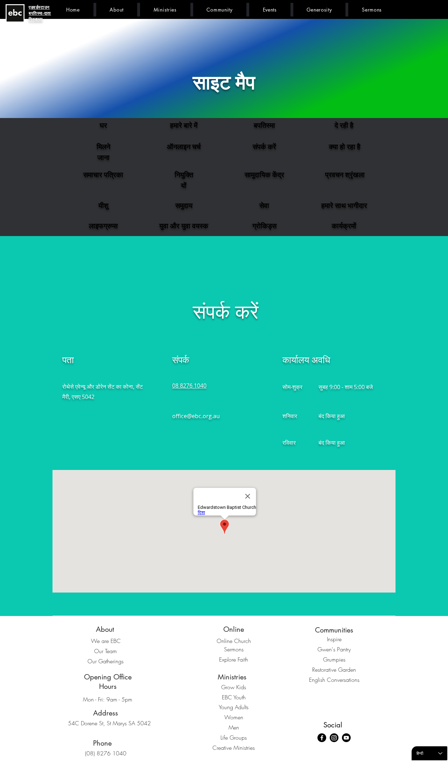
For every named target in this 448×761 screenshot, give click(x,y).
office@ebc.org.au (196, 416)
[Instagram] (334, 737)
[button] (116, 9)
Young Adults (233, 707)
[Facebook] (321, 737)
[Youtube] (346, 737)
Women (233, 717)
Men (234, 727)
